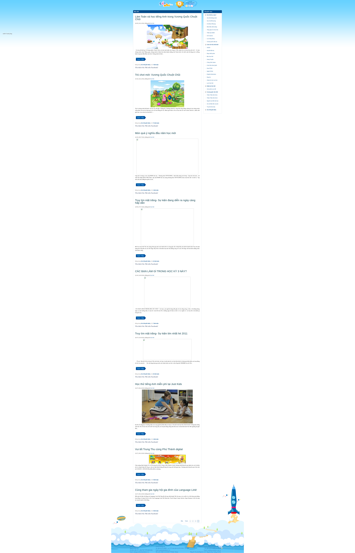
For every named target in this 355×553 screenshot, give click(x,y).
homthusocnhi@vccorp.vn (214, 550)
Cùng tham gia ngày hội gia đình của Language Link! (166, 489)
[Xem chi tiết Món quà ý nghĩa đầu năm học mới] (140, 188)
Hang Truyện (210, 59)
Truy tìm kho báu (211, 107)
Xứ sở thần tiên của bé (212, 104)
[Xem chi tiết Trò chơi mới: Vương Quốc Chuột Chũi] (140, 121)
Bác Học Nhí (210, 56)
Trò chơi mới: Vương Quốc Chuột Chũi (157, 74)
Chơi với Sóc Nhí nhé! (212, 44)
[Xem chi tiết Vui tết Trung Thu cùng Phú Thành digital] (140, 478)
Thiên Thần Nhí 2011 (212, 95)
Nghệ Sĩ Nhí (210, 71)
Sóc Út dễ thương (211, 21)
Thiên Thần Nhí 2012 (212, 98)
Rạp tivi (209, 77)
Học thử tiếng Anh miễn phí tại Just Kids (158, 384)
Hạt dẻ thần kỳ (210, 50)
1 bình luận (155, 190)
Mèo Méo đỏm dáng (212, 27)
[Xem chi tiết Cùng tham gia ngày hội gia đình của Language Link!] (140, 509)
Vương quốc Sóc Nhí (212, 92)
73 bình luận (156, 123)
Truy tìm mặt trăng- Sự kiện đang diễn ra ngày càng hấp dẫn (165, 201)
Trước (186, 521)
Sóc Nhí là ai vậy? (211, 15)
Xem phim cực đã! (211, 89)
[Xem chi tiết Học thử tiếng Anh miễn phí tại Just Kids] (140, 437)
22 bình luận (156, 261)
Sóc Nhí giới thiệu (146, 64)
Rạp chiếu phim (211, 53)
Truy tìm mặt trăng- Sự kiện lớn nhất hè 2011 (161, 333)
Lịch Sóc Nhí (210, 83)
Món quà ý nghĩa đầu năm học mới (155, 133)
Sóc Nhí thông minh (212, 18)
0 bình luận (155, 479)
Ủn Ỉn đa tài (210, 35)
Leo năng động (211, 38)
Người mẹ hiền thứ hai (212, 101)
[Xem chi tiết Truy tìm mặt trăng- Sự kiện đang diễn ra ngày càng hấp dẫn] (140, 259)
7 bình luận (155, 64)
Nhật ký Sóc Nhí (211, 86)
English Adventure (211, 74)
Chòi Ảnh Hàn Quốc (212, 65)
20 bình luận (156, 374)
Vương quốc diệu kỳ (212, 41)
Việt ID (208, 47)
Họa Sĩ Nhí (209, 68)
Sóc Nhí (152, 23)
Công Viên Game (211, 62)
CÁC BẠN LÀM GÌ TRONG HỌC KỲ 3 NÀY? (161, 271)
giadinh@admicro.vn (164, 550)
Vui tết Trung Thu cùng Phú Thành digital (159, 449)
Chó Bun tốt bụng (211, 24)
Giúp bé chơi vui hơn (212, 80)
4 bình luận (155, 511)
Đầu (182, 521)
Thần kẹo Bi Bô (211, 32)
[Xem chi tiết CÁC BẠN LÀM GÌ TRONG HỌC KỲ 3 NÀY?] (140, 321)
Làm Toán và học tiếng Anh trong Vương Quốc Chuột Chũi (166, 18)
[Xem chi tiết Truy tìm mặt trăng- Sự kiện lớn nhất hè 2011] (140, 372)
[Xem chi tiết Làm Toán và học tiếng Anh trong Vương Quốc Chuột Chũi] (140, 63)
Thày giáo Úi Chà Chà (212, 29)
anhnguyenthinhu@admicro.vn (141, 552)
